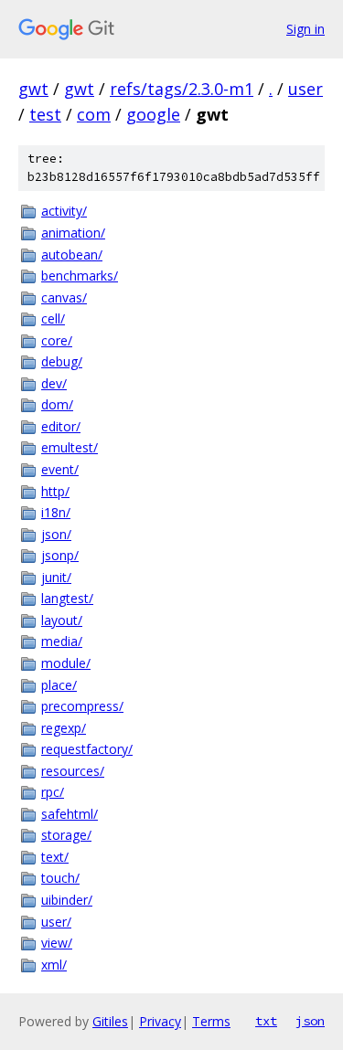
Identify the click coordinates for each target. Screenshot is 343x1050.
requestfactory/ (87, 749)
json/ (56, 534)
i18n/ (55, 512)
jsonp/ (60, 555)
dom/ (57, 404)
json (310, 1021)
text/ (55, 856)
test (45, 114)
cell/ (53, 318)
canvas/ (64, 297)
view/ (56, 942)
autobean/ (71, 254)
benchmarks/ (79, 275)
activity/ (64, 210)
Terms (211, 1021)
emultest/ (69, 447)
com (94, 114)
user (305, 89)
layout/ (61, 620)
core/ (56, 340)
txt (266, 1021)
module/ (66, 663)
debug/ (61, 361)
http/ (55, 491)
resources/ (72, 771)
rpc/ (52, 792)
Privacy (160, 1021)
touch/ (60, 877)
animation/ (73, 232)
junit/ (56, 577)
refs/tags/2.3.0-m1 (181, 89)
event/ (60, 469)
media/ (61, 641)
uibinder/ (66, 899)
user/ (56, 921)
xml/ (54, 964)
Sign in (305, 28)
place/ (59, 685)
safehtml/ (69, 813)
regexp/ (63, 728)
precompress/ (82, 706)
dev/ (54, 383)
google (153, 114)
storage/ (66, 834)
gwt (33, 89)
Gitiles (110, 1021)
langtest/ (67, 598)
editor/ (60, 426)
